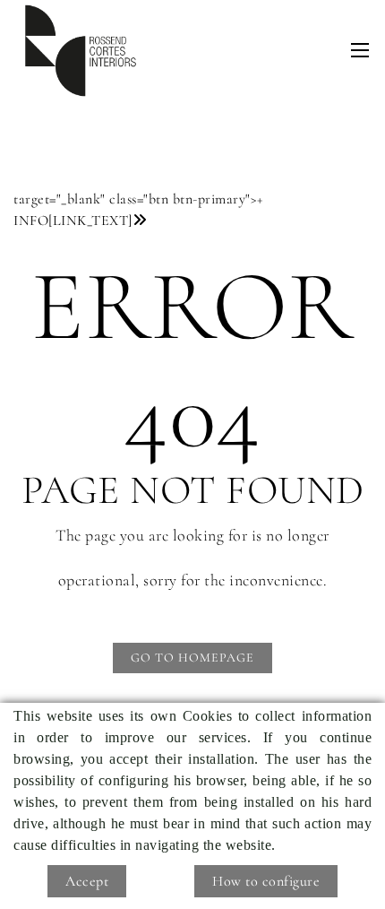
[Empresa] (80, 50)
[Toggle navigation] (360, 50)
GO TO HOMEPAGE (192, 657)
